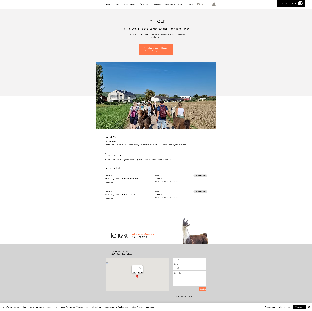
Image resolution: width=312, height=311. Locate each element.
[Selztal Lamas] (300, 3)
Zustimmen (299, 307)
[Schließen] (309, 307)
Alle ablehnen (284, 307)
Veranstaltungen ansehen (156, 51)
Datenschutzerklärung (187, 296)
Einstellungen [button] (270, 307)
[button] (214, 4)
